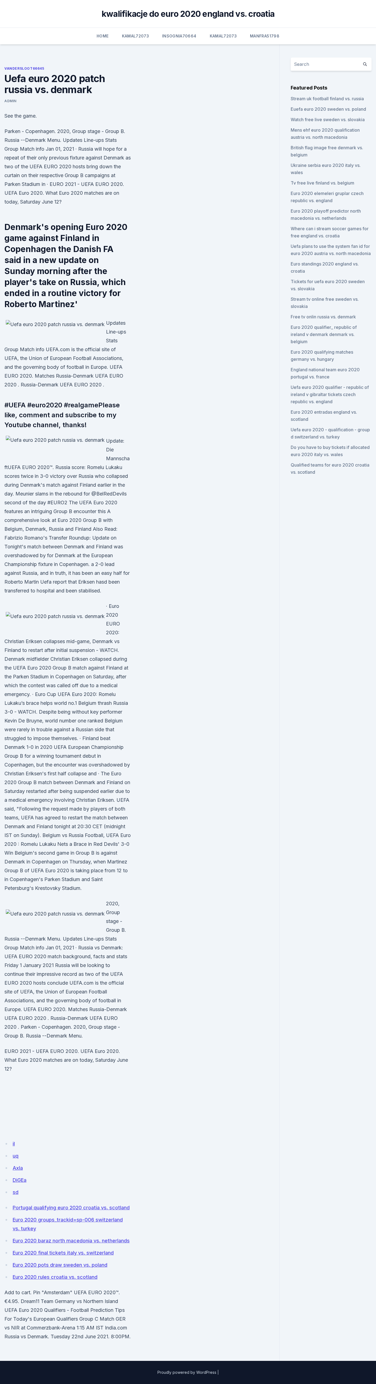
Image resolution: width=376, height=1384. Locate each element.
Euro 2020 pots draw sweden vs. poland (60, 1265)
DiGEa (19, 1180)
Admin (10, 101)
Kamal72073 (135, 36)
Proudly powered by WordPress (186, 1372)
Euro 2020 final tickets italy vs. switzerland (63, 1253)
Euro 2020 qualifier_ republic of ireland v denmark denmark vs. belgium (324, 334)
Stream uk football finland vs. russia (327, 98)
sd (15, 1192)
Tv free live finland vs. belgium (322, 183)
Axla (18, 1168)
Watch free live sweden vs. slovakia (328, 119)
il (14, 1144)
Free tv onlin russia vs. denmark (323, 316)
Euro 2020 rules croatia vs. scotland (55, 1277)
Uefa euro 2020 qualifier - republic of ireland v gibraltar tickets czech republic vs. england (330, 394)
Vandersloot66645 (24, 68)
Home (102, 36)
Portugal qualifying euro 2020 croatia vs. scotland (71, 1207)
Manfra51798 (264, 36)
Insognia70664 (179, 36)
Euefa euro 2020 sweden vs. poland (328, 109)
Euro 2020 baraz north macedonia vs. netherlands (71, 1241)
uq (15, 1156)
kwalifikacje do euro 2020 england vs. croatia (188, 14)
